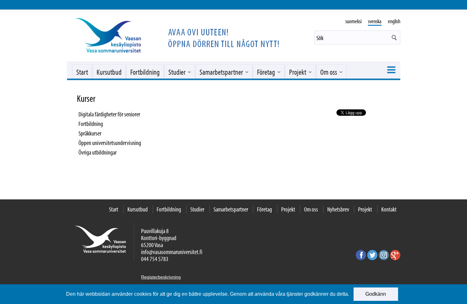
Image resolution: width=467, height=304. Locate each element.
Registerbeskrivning (161, 277)
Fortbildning (145, 72)
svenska (375, 21)
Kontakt (388, 209)
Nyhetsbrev (338, 209)
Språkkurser (89, 133)
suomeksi (353, 21)
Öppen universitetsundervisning (109, 143)
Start (82, 72)
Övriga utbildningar (97, 152)
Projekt (297, 72)
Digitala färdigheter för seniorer (109, 114)
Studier (177, 72)
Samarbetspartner (221, 72)
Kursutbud (109, 72)
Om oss (328, 72)
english (394, 21)
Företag (266, 72)
